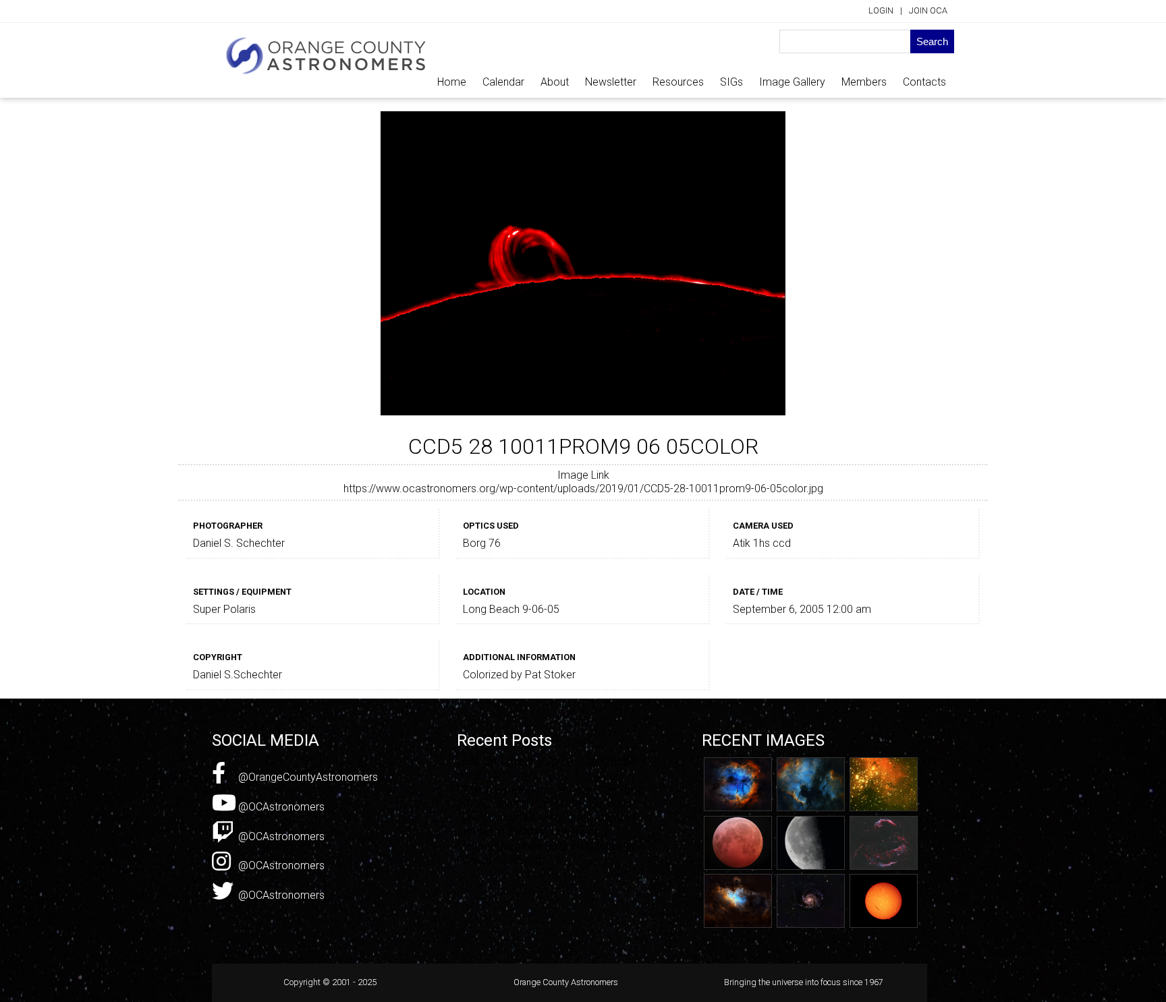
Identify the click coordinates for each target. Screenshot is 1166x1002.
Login (880, 10)
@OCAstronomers (280, 806)
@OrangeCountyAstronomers (306, 777)
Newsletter (610, 82)
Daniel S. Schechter (239, 543)
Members (864, 82)
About (554, 82)
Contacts (924, 82)
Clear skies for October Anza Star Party (549, 790)
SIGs (731, 82)
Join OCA (928, 10)
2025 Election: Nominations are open (544, 803)
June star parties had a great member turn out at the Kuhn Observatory (546, 824)
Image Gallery (792, 82)
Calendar (503, 82)
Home (451, 82)
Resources (678, 82)
